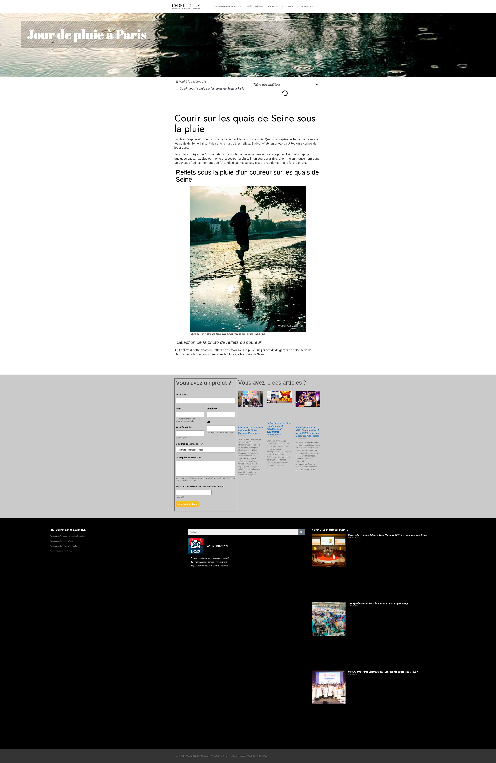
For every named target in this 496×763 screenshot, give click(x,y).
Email (179, 408)
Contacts (306, 6)
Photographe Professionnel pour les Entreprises (68, 536)
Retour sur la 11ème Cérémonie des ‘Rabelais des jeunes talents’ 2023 (383, 671)
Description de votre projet (189, 457)
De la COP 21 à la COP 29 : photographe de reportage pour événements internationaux (279, 429)
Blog (290, 6)
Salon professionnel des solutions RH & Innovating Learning (378, 603)
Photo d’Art (274, 6)
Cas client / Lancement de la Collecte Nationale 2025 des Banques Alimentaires (387, 535)
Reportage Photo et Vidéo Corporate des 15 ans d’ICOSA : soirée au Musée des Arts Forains (307, 431)
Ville (209, 422)
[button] (317, 84)
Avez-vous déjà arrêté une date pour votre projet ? (200, 486)
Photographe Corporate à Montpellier (64, 546)
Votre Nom (182, 394)
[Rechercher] (301, 532)
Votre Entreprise (185, 427)
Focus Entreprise (217, 546)
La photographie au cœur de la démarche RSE (210, 558)
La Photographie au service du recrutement (209, 562)
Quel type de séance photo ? (189, 444)
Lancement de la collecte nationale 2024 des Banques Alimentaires (250, 430)
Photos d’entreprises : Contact (61, 551)
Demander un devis (187, 504)
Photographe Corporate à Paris (61, 541)
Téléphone (212, 408)
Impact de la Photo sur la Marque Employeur (209, 566)
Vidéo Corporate (255, 6)
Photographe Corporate (226, 6)
